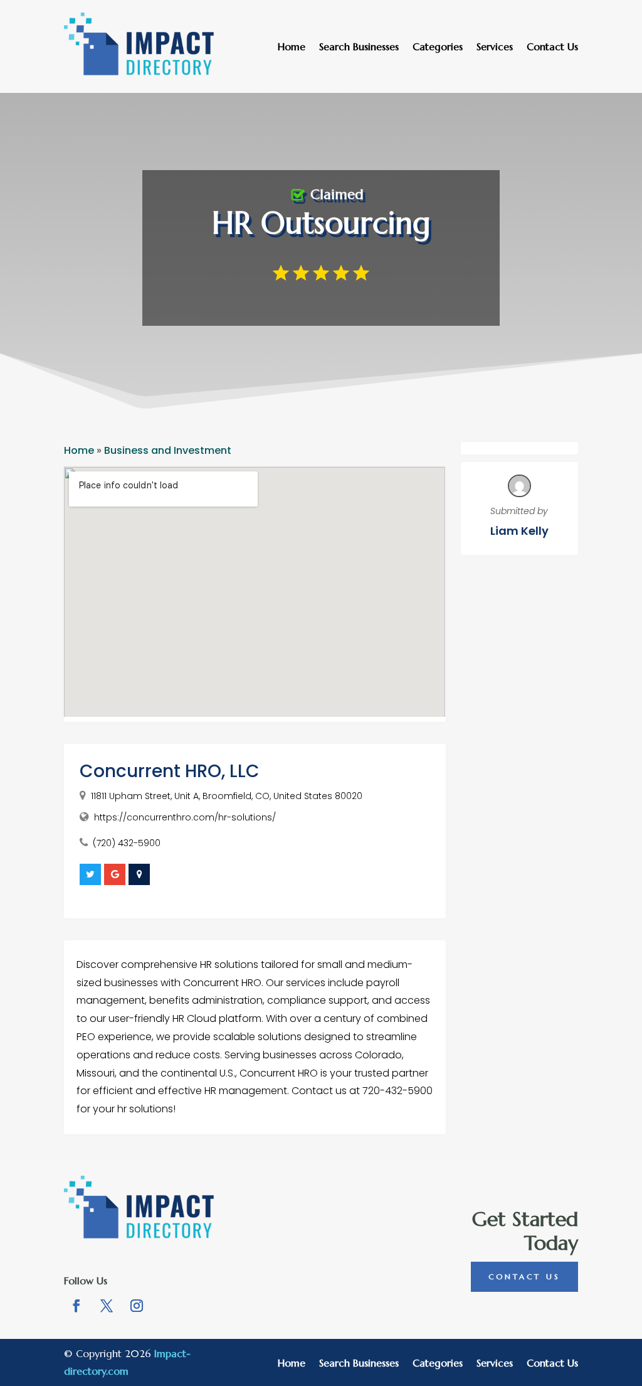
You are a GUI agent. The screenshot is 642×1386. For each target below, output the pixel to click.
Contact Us (552, 47)
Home (291, 47)
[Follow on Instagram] (136, 1305)
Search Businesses (359, 47)
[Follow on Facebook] (76, 1305)
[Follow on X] (106, 1305)
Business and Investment (167, 450)
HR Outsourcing (321, 223)
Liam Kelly (519, 531)
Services (494, 47)
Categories (438, 47)
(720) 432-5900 (126, 843)
